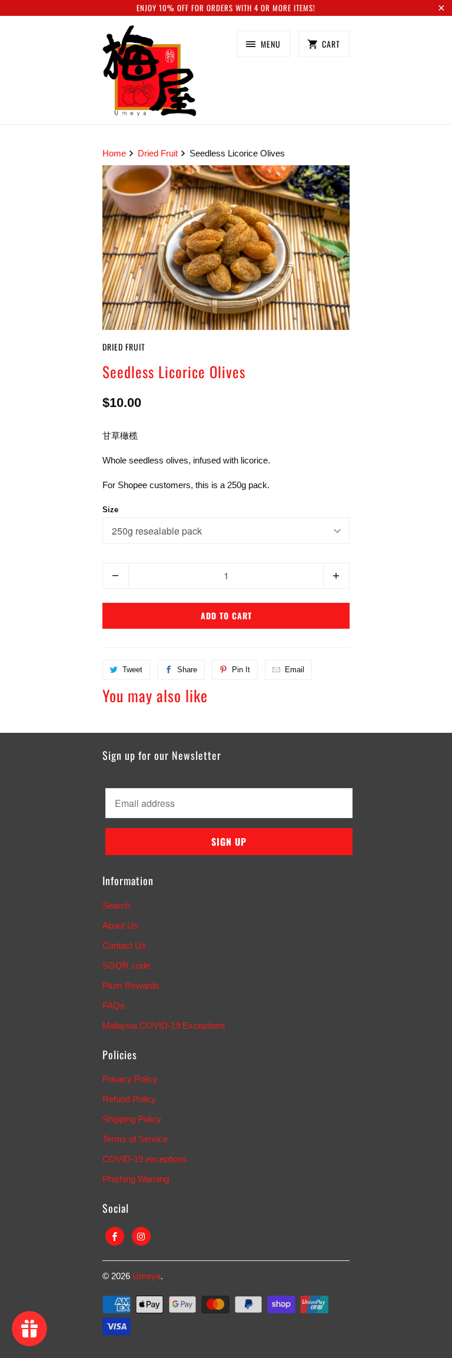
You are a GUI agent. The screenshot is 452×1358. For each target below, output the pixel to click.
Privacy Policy (130, 1079)
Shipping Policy (131, 1119)
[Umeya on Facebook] (114, 1236)
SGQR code (126, 965)
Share (187, 669)
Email (294, 669)
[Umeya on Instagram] (141, 1236)
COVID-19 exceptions (144, 1159)
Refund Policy (129, 1099)
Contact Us (124, 945)
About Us (120, 925)
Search (116, 905)
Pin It (241, 669)
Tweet (132, 669)
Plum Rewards (130, 985)
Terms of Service (135, 1139)
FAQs (113, 1005)
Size (110, 509)
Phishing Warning (135, 1179)
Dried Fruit (123, 347)
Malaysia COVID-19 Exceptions (163, 1025)
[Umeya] (149, 74)
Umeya (146, 1276)
